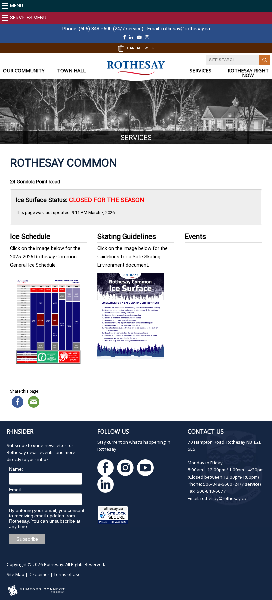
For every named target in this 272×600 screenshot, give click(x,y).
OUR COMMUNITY (24, 70)
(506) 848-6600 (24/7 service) (111, 29)
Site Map (15, 574)
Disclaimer (39, 574)
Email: (15, 489)
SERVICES (200, 70)
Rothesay (53, 564)
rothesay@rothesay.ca (185, 29)
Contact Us (206, 431)
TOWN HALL (71, 70)
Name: (16, 469)
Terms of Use (67, 574)
